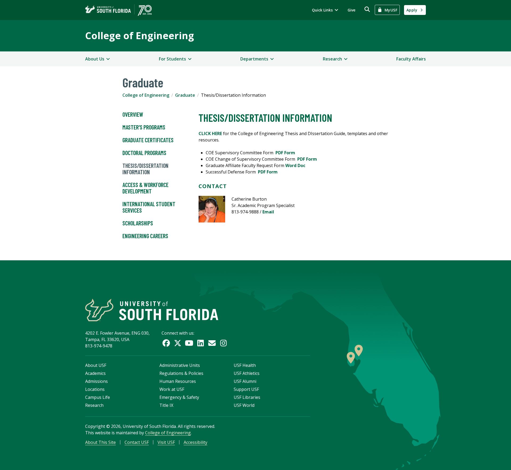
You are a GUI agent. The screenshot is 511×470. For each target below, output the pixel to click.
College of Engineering (139, 35)
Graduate (185, 95)
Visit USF (166, 442)
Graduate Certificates (148, 140)
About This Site (100, 442)
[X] (177, 343)
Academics (95, 373)
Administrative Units (179, 365)
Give (351, 10)
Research (94, 405)
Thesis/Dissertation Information (145, 168)
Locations (95, 389)
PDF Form (285, 153)
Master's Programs (143, 127)
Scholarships (137, 223)
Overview (132, 114)
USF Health (245, 365)
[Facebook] (166, 343)
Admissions (96, 381)
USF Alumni (245, 381)
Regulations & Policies (181, 373)
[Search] (367, 9)
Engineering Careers (145, 236)
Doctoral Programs (144, 152)
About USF (95, 365)
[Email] (212, 343)
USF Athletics (246, 373)
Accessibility (195, 442)
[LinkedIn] (200, 343)
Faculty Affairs (411, 59)
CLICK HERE (210, 133)
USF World (244, 405)
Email (268, 212)
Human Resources (177, 381)
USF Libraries (247, 397)
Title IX (166, 405)
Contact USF (137, 442)
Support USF (246, 389)
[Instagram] (223, 343)
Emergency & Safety (179, 397)
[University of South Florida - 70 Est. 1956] (118, 10)
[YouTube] (189, 343)
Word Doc (295, 165)
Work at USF (171, 389)
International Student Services (148, 207)
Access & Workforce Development (145, 187)
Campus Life (97, 397)
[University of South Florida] (151, 310)
